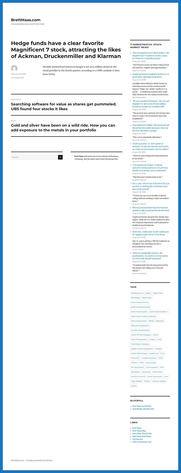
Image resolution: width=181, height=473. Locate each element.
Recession (135, 372)
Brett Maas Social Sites (141, 406)
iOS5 (161, 358)
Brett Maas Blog (139, 431)
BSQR (151, 321)
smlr (166, 376)
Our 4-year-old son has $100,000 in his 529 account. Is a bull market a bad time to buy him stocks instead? (150, 186)
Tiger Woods (136, 381)
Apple (148, 293)
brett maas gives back (140, 307)
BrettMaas (135, 298)
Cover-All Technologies (141, 335)
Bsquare (160, 321)
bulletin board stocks (140, 330)
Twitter (147, 381)
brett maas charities (139, 302)
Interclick (135, 358)
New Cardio (151, 363)
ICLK (162, 353)
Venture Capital (159, 381)
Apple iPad (158, 293)
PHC (162, 367)
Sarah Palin (157, 372)
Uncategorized (17, 78)
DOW (155, 335)
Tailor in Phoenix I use (141, 442)
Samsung (146, 372)
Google (158, 349)
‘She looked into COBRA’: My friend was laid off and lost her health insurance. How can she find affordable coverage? (150, 128)
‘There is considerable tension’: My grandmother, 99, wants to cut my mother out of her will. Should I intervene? (150, 256)
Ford (159, 339)
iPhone (134, 363)
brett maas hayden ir (159, 312)
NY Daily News (137, 367)
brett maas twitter (139, 321)
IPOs (142, 363)
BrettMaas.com (25, 20)
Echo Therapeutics (139, 339)
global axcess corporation (142, 349)
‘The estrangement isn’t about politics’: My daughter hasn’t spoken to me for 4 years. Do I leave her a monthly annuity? (150, 56)
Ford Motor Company (140, 344)
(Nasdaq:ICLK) (137, 293)
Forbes (152, 339)
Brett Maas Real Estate (141, 436)
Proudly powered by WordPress (39, 460)
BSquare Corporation (140, 325)
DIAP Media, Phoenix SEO (143, 409)
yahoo (133, 386)
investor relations (149, 358)
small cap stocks (155, 376)
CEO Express (137, 439)
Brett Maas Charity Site (142, 433)
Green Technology (139, 353)
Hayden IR (153, 353)
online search (152, 367)
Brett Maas (147, 298)
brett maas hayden (139, 312)
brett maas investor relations (143, 316)
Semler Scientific (138, 376)
